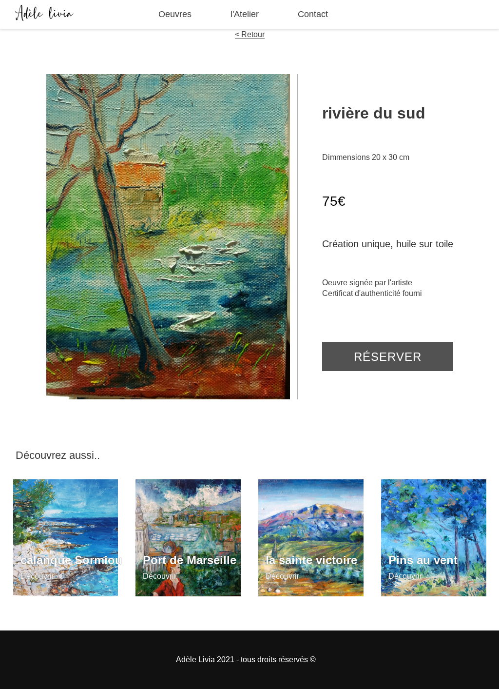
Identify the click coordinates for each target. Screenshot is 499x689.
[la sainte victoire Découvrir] (311, 594)
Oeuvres (175, 14)
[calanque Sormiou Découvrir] (65, 594)
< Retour (250, 34)
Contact (313, 14)
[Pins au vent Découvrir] (433, 594)
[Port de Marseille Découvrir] (188, 594)
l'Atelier (244, 14)
